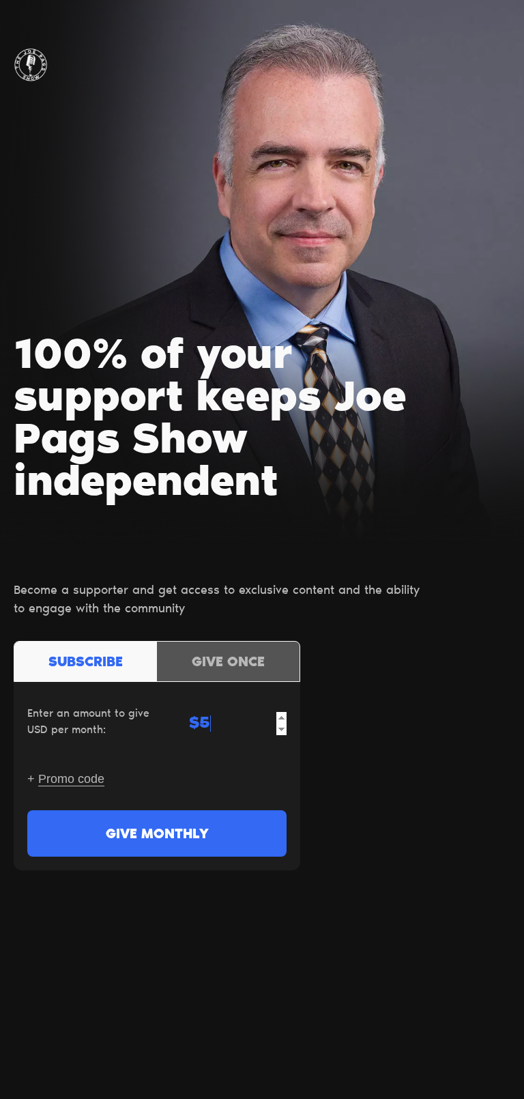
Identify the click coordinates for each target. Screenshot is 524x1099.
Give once (228, 663)
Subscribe (85, 663)
